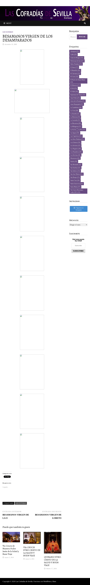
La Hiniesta (75, 117)
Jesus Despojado (76, 104)
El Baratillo (75, 70)
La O (73, 129)
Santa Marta (75, 187)
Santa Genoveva (76, 183)
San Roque (75, 177)
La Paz (81, 129)
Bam (54, 581)
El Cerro (74, 76)
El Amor (74, 67)
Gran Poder (75, 98)
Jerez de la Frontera (77, 101)
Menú (9, 23)
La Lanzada (75, 120)
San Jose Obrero (76, 174)
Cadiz (73, 54)
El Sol (73, 88)
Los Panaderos (76, 152)
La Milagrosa (75, 126)
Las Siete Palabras (77, 139)
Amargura (74, 51)
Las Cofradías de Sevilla (24, 581)
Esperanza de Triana (77, 94)
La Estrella (74, 114)
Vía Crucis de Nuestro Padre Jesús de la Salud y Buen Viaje (11, 550)
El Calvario (75, 73)
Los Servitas (75, 155)
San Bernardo (75, 164)
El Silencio (75, 85)
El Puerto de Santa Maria (77, 81)
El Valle (74, 91)
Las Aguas (74, 133)
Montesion (75, 158)
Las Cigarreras (76, 136)
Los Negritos (75, 148)
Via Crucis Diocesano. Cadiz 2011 (76, 191)
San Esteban (8, 32)
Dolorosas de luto (77, 61)
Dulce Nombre (76, 64)
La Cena (74, 110)
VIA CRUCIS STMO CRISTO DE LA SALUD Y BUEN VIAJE (31, 551)
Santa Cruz (75, 180)
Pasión (73, 161)
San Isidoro (75, 171)
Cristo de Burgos (76, 57)
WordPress (47, 581)
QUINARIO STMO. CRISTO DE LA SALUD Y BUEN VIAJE (52, 561)
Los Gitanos (75, 142)
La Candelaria (75, 107)
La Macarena (75, 123)
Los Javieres (75, 145)
